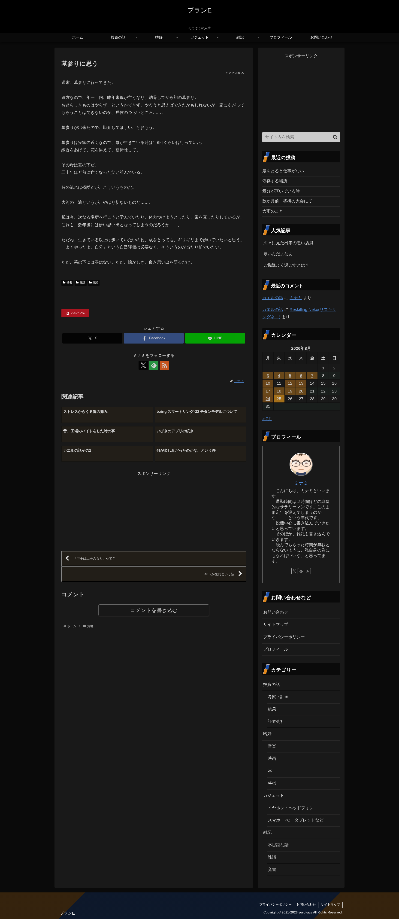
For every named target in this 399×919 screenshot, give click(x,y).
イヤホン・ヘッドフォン (291, 808)
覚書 (69, 282)
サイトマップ (275, 624)
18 (279, 391)
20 (301, 391)
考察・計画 (278, 696)
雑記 (82, 282)
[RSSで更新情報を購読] (164, 365)
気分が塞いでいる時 (281, 191)
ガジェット (273, 795)
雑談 (95, 282)
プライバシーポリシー (284, 637)
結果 (272, 709)
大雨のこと (272, 211)
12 (290, 383)
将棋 (272, 783)
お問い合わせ (275, 612)
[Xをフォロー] (143, 365)
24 (268, 398)
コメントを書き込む (154, 610)
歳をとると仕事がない (283, 171)
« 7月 (267, 419)
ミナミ (296, 297)
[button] (335, 137)
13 (301, 383)
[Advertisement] (107, 510)
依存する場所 (274, 181)
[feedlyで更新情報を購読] (153, 365)
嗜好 (267, 733)
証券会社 (276, 721)
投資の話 (271, 684)
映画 (272, 758)
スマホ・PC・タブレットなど (295, 820)
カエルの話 (272, 297)
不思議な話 (278, 845)
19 (290, 391)
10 (268, 383)
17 (268, 391)
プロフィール (275, 649)
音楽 (272, 746)
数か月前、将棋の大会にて (287, 201)
